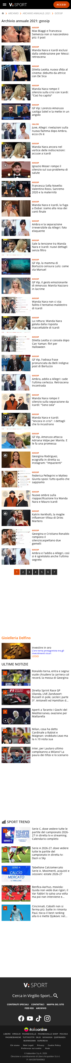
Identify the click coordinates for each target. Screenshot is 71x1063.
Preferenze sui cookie (31, 1048)
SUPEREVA (42, 1041)
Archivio (41, 1008)
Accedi (61, 4)
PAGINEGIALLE (29, 1034)
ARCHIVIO (13, 13)
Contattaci (37, 1004)
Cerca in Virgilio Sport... (32, 995)
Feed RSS (29, 1008)
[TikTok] (39, 1020)
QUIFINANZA (60, 1037)
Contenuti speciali (18, 1004)
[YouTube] (30, 1020)
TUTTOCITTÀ (28, 1037)
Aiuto (47, 1048)
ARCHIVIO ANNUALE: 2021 (37, 13)
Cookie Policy (54, 1045)
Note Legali (28, 1045)
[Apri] (4, 4)
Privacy (40, 1045)
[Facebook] (21, 1020)
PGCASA (64, 1034)
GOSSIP (59, 13)
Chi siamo (15, 1045)
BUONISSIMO (29, 1041)
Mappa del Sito (55, 1004)
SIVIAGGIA (47, 1037)
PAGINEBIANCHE (13, 1037)
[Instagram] (47, 1020)
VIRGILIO (16, 1034)
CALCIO (35, 124)
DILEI (38, 1037)
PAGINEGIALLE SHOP (48, 1034)
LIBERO (7, 1034)
